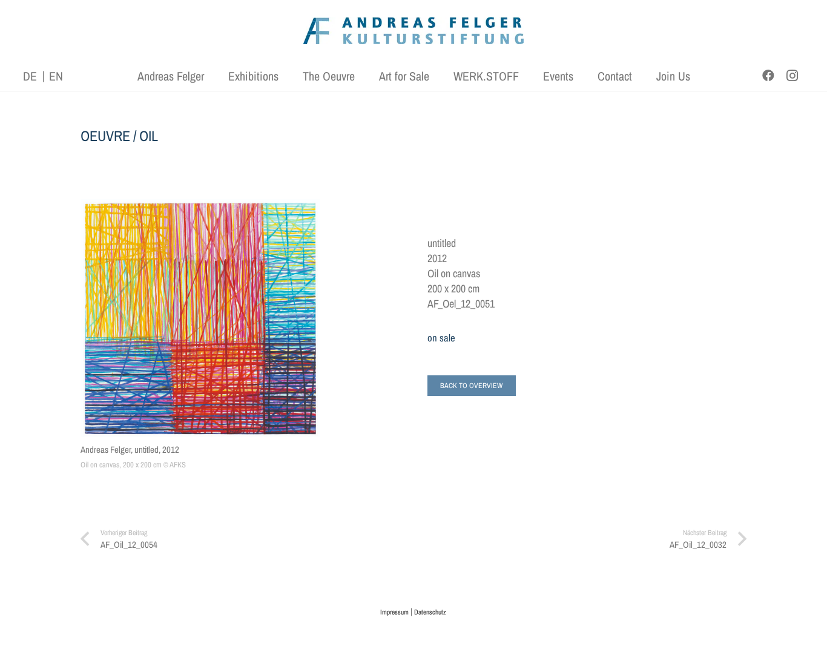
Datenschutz (430, 612)
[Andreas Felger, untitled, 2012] (200, 318)
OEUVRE (105, 135)
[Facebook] (768, 76)
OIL (148, 135)
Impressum (394, 612)
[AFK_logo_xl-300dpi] (413, 30)
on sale (441, 337)
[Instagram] (792, 76)
